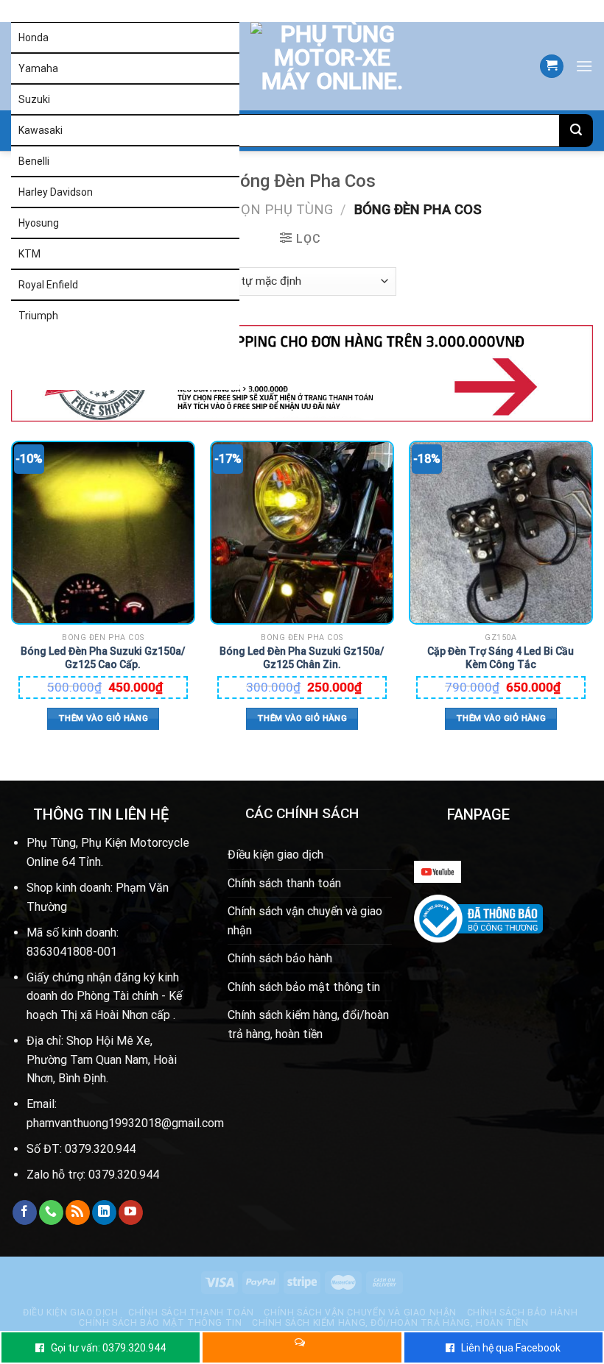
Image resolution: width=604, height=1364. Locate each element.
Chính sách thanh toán (284, 883)
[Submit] (576, 130)
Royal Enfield (48, 285)
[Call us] (51, 1212)
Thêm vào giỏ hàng (103, 718)
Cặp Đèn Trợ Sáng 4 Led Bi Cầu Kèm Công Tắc (500, 657)
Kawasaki (40, 130)
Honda (33, 37)
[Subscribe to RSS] (78, 1212)
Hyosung (38, 223)
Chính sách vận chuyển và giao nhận (305, 920)
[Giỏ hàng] (551, 66)
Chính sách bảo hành (280, 958)
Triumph (38, 316)
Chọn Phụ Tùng (277, 209)
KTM (29, 254)
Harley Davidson (55, 192)
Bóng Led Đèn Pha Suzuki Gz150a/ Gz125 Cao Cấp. (103, 657)
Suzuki (34, 99)
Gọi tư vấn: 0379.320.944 (108, 1348)
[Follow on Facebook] (25, 1212)
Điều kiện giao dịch (275, 855)
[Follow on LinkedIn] (104, 1212)
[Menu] (584, 66)
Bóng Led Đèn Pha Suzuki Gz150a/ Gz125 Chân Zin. (302, 657)
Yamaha (38, 68)
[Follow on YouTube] (131, 1212)
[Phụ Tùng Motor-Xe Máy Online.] (313, 66)
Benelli (33, 161)
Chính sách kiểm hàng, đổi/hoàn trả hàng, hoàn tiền (308, 1024)
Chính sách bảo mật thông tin (304, 987)
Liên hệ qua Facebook (511, 1348)
